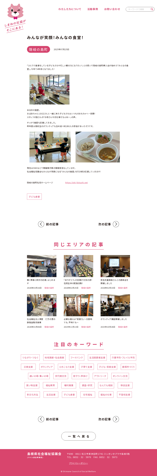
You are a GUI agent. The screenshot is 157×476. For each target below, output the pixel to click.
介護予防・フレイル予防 (123, 357)
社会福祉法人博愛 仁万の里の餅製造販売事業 (41, 321)
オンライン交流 (120, 376)
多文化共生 (32, 394)
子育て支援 (86, 366)
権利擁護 (68, 385)
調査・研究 (87, 385)
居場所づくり (128, 366)
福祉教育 (50, 385)
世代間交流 (60, 376)
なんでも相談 (106, 385)
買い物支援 (32, 385)
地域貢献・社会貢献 (54, 357)
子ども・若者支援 (107, 366)
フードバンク (77, 357)
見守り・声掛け (80, 376)
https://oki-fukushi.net (76, 182)
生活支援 (51, 394)
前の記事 (52, 224)
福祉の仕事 (106, 394)
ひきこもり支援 (66, 366)
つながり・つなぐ (30, 357)
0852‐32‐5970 (82, 457)
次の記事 (104, 224)
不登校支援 (124, 394)
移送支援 (125, 385)
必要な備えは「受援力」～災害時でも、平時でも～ (78, 321)
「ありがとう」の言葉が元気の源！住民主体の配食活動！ (78, 281)
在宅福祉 (87, 394)
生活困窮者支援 (97, 357)
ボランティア (47, 366)
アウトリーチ (100, 376)
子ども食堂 (34, 196)
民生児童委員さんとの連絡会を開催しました (114, 281)
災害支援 (28, 366)
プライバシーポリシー (78, 463)
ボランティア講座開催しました (114, 319)
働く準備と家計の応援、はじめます (41, 281)
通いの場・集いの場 (38, 376)
